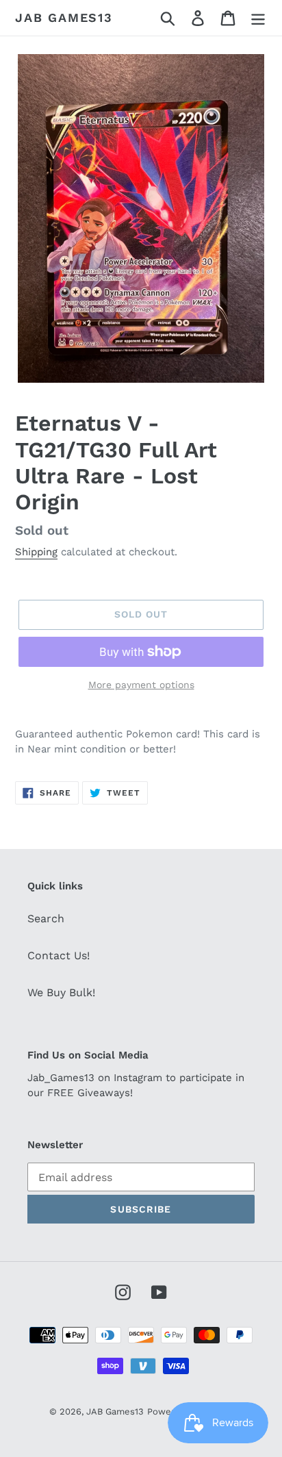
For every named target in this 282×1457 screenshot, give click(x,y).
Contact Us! (58, 955)
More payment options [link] (141, 684)
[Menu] (258, 18)
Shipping (36, 552)
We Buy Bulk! (61, 992)
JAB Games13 (64, 17)
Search (45, 918)
